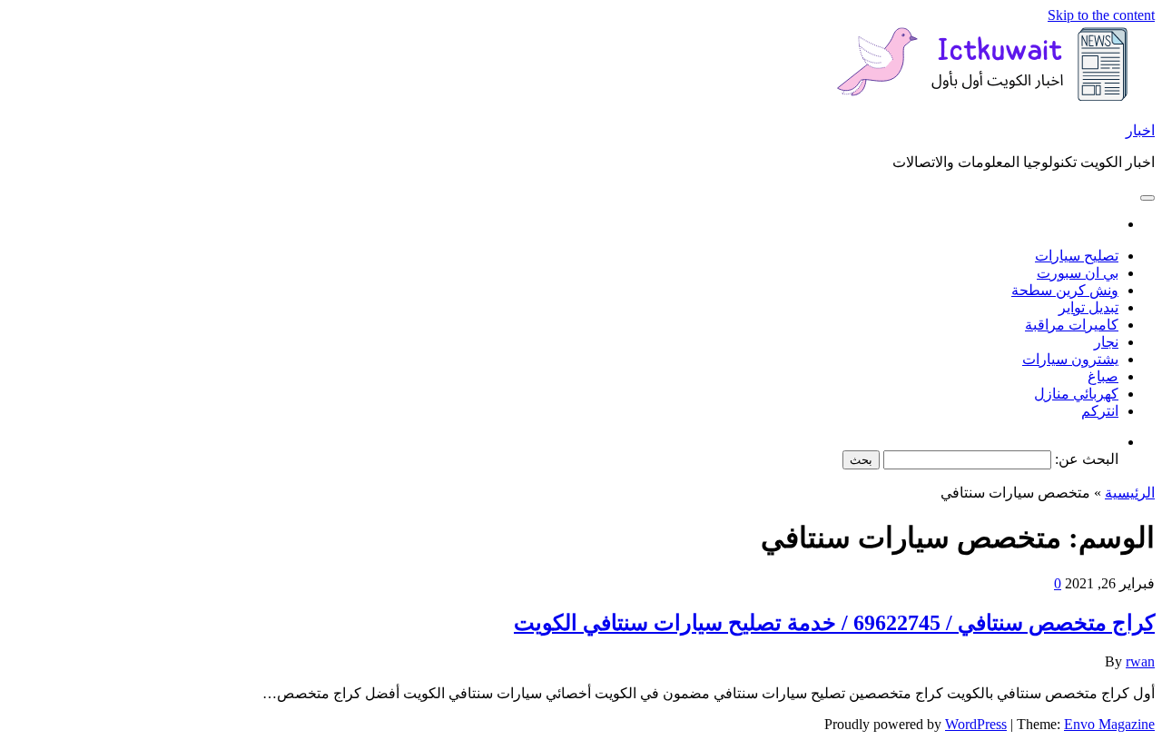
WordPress (976, 724)
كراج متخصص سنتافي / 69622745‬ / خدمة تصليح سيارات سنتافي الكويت (834, 623)
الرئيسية (1130, 492)
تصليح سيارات (1076, 255)
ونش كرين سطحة (1064, 290)
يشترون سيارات (1070, 359)
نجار (1106, 342)
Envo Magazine (1109, 724)
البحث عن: (1086, 459)
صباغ (1103, 376)
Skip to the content (1101, 15)
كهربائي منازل (1076, 393)
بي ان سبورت (1077, 273)
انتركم (1099, 411)
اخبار (1140, 130)
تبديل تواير (1088, 307)
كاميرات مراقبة (1071, 324)
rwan (1140, 661)
